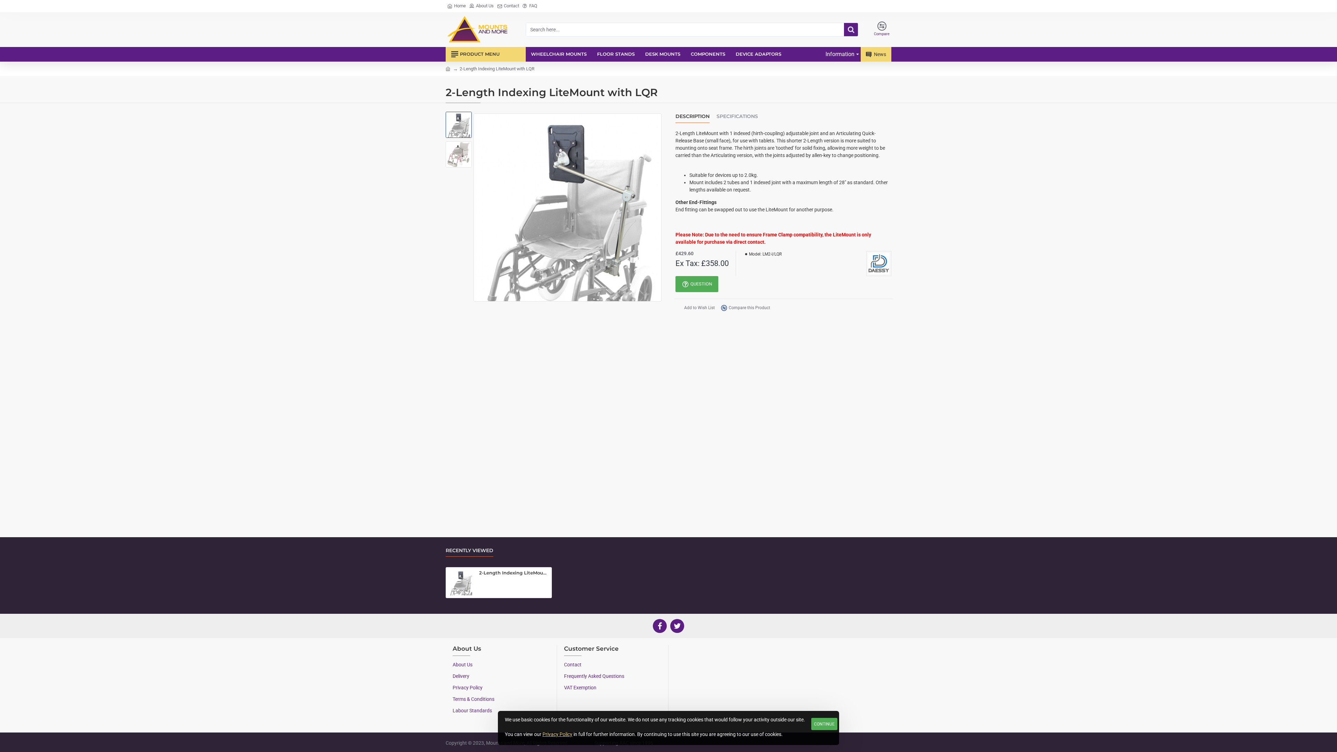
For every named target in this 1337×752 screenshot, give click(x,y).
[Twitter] (677, 626)
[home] (448, 68)
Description (692, 116)
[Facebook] (660, 626)
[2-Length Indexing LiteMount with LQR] (461, 582)
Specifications (737, 116)
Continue (824, 724)
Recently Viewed (469, 551)
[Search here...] (851, 29)
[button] (460, 120)
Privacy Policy (557, 734)
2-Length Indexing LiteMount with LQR (514, 572)
